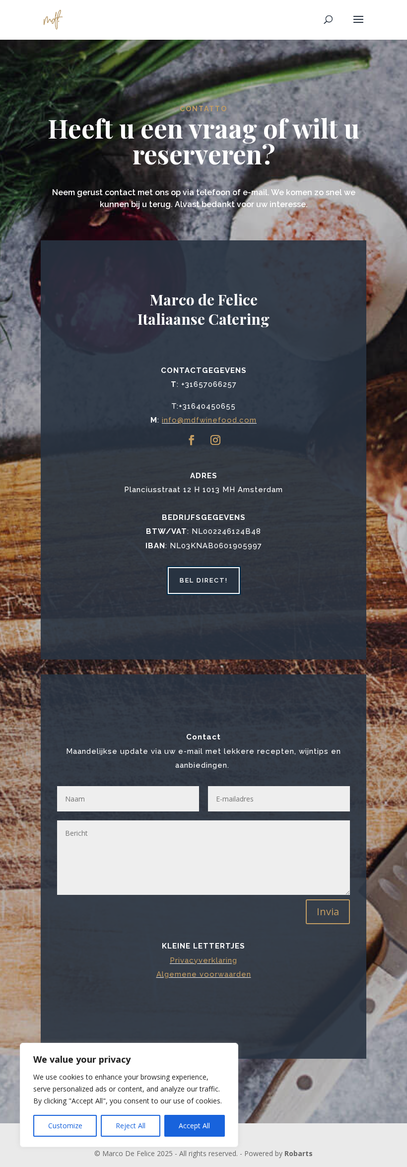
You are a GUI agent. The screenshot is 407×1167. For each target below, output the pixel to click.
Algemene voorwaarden (203, 974)
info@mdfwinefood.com (209, 420)
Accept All (194, 1125)
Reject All (130, 1125)
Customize (65, 1125)
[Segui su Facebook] (192, 440)
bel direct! (204, 580)
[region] (129, 1095)
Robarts (298, 1153)
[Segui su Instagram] (215, 440)
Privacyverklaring (203, 960)
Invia (328, 911)
